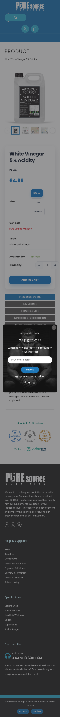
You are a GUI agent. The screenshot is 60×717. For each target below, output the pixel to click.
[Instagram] (34, 382)
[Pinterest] (29, 382)
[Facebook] (25, 382)
